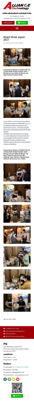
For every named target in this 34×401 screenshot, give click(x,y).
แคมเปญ (20, 43)
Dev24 (8, 43)
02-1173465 (16, 367)
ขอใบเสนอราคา (8, 23)
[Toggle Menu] (17, 28)
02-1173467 (25, 367)
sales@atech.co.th (18, 372)
